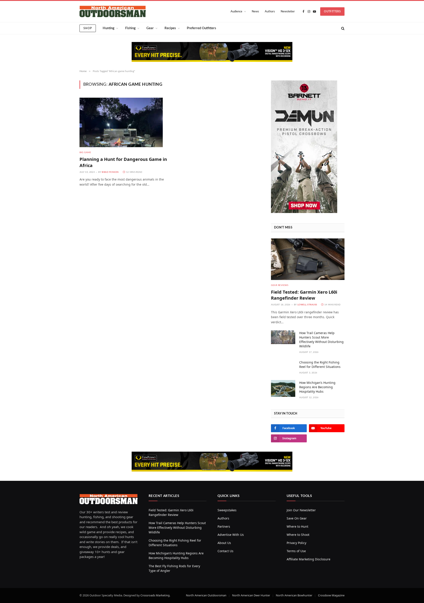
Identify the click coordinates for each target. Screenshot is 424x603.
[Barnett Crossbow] (304, 212)
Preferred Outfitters (201, 28)
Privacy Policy (296, 543)
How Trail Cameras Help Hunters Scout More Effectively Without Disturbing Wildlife (321, 339)
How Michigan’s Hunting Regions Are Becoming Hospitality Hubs (317, 387)
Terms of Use (296, 551)
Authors (270, 11)
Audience (236, 11)
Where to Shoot (298, 535)
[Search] (342, 28)
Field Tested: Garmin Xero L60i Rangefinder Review (304, 295)
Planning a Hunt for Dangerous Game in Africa (123, 162)
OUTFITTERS (332, 11)
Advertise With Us (231, 535)
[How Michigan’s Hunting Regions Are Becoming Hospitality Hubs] (283, 388)
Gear (150, 28)
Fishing (130, 28)
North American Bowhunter (294, 595)
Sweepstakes (227, 510)
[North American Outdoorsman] (113, 11)
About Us (224, 543)
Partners (224, 526)
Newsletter (288, 11)
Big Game (85, 152)
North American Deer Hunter (251, 595)
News (255, 11)
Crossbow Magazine (331, 595)
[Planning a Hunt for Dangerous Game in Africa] (123, 122)
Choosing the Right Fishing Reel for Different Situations (320, 364)
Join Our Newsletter (301, 510)
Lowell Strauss (307, 305)
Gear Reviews (279, 285)
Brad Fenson (110, 172)
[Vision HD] (212, 52)
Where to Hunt (297, 526)
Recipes (170, 28)
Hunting (108, 28)
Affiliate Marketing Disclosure (308, 559)
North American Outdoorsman (206, 595)
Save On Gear (297, 518)
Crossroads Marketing (155, 595)
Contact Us (225, 551)
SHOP (87, 28)
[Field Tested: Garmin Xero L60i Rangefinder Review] (307, 259)
